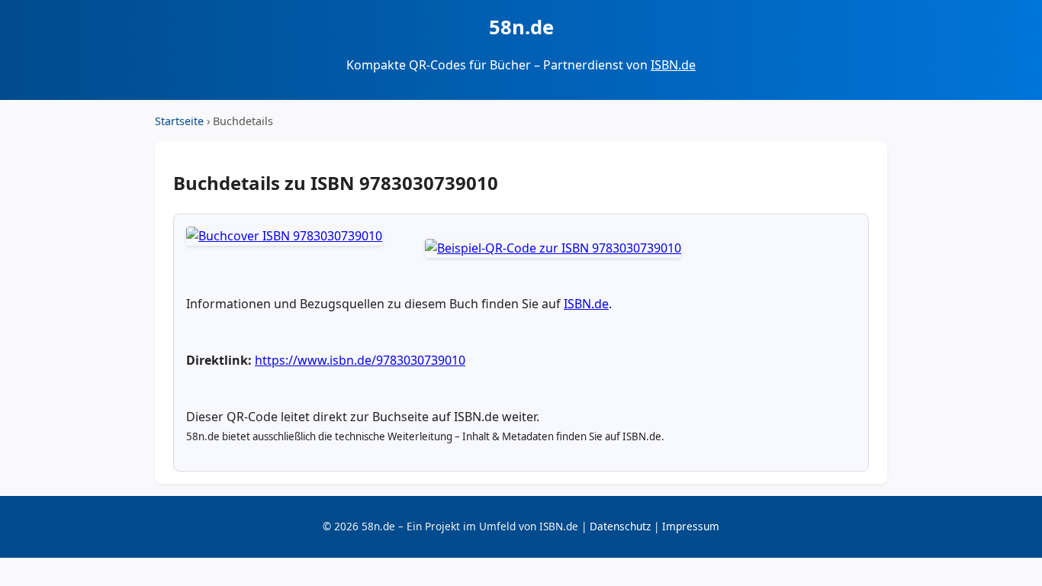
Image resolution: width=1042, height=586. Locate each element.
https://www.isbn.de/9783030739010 (360, 360)
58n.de (521, 27)
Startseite (179, 121)
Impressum (690, 526)
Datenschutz (620, 526)
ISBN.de (673, 64)
